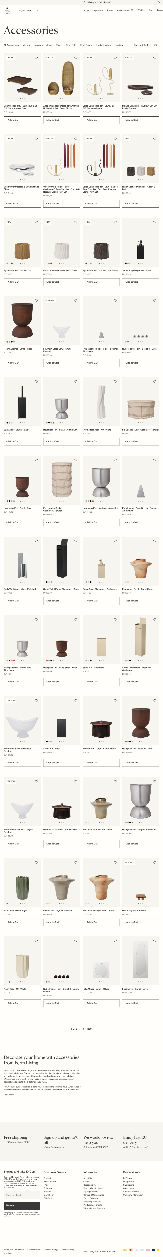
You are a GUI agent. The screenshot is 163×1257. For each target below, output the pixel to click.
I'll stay (81, 648)
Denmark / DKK (81, 634)
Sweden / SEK (81, 639)
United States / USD (81, 623)
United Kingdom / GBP (81, 629)
